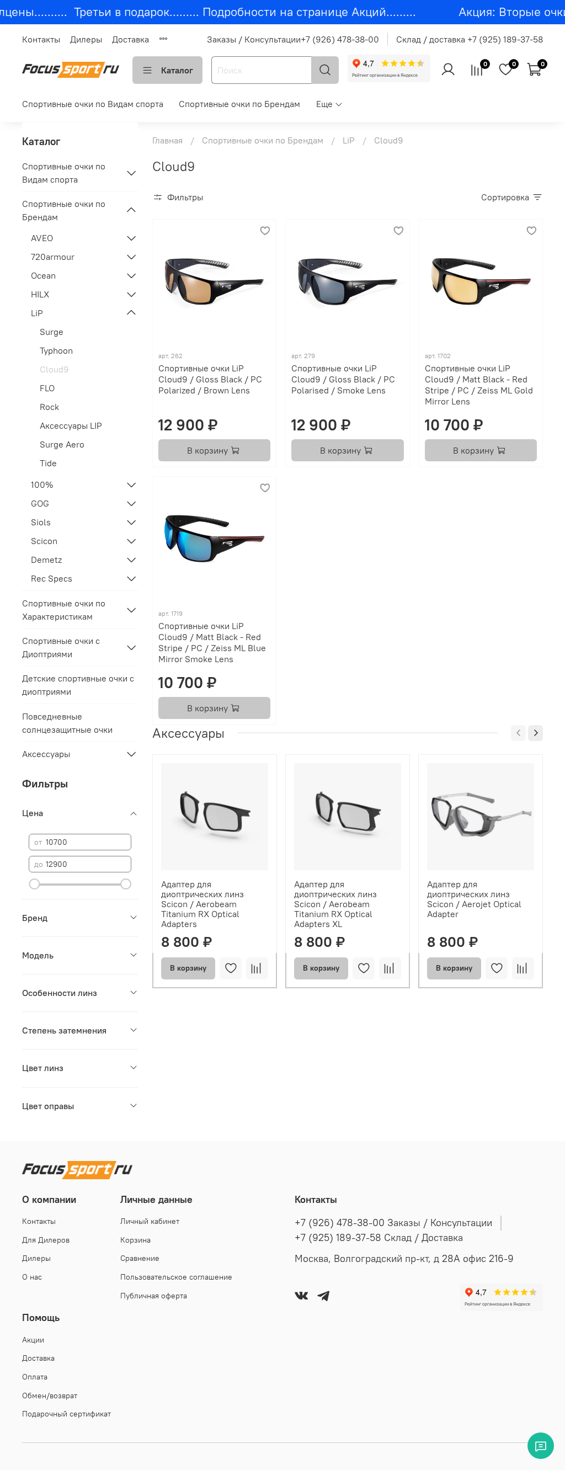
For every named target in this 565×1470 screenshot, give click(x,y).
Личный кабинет (149, 1221)
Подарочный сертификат (66, 1414)
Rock (49, 406)
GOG (40, 503)
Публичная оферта (153, 1296)
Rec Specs (51, 578)
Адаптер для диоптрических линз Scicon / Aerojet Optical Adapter (474, 898)
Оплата (34, 1377)
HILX (40, 294)
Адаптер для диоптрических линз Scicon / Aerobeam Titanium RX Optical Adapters (202, 903)
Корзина (135, 1240)
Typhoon (56, 350)
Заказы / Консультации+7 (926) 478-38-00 (293, 39)
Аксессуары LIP (71, 425)
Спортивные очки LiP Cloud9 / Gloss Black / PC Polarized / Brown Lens (210, 379)
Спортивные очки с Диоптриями (61, 647)
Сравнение (139, 1258)
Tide (48, 462)
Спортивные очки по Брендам (239, 103)
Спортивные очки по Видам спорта (92, 103)
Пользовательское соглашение (176, 1277)
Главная (167, 140)
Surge (51, 331)
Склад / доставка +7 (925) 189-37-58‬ (469, 39)
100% (42, 484)
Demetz (46, 559)
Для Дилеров (46, 1240)
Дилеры (86, 39)
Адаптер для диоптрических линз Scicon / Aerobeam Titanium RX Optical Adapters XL (335, 903)
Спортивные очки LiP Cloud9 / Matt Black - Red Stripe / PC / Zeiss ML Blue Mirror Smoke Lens (212, 642)
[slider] (34, 884)
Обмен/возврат (49, 1395)
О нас (32, 1277)
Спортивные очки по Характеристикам (63, 610)
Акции (33, 1340)
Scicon (44, 540)
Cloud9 (54, 369)
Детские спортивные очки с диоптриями (78, 685)
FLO (47, 387)
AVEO (42, 237)
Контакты (41, 39)
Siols (41, 522)
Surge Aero (62, 444)
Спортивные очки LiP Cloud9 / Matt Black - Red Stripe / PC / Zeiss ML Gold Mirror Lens (479, 385)
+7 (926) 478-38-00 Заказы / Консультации (393, 1223)
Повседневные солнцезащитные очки (67, 723)
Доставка (130, 39)
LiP (349, 140)
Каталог (177, 70)
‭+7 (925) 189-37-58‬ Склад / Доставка (379, 1238)
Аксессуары (46, 753)
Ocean (43, 275)
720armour (52, 256)
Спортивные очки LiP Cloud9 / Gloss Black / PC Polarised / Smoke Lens (343, 379)
